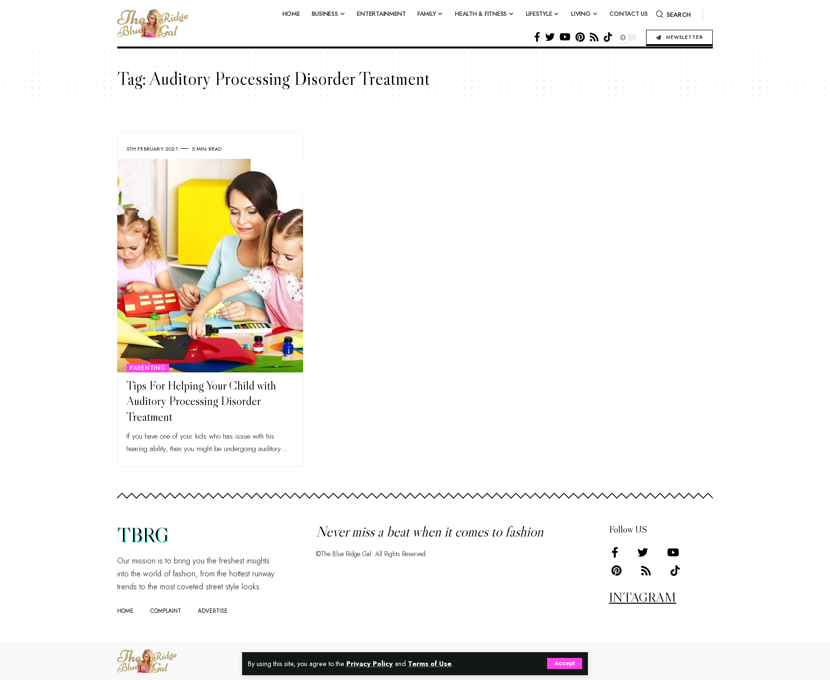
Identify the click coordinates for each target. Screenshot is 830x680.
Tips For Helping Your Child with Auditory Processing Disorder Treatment (201, 401)
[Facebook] (537, 37)
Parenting (148, 368)
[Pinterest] (580, 37)
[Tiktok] (608, 37)
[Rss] (594, 37)
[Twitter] (550, 37)
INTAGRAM (642, 597)
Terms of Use (430, 663)
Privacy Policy (369, 663)
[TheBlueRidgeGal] (147, 661)
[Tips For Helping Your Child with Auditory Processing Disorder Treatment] (210, 265)
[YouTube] (565, 37)
